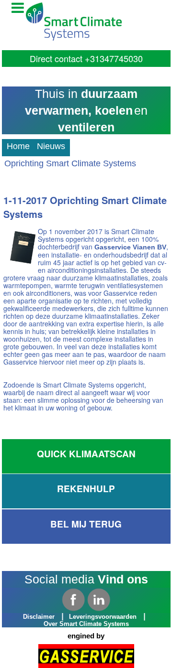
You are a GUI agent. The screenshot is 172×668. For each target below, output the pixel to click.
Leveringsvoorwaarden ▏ (109, 617)
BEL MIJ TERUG (86, 523)
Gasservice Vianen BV (130, 247)
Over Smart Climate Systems (86, 624)
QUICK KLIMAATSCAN (86, 453)
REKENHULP (86, 488)
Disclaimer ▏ (45, 617)
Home (18, 146)
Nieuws (51, 146)
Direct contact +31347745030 (86, 58)
